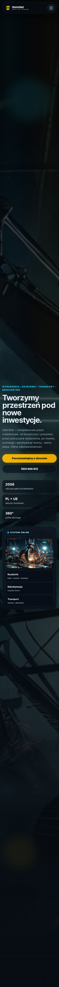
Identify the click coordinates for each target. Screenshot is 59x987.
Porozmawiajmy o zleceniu (29, 458)
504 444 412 (29, 468)
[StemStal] (18, 7)
